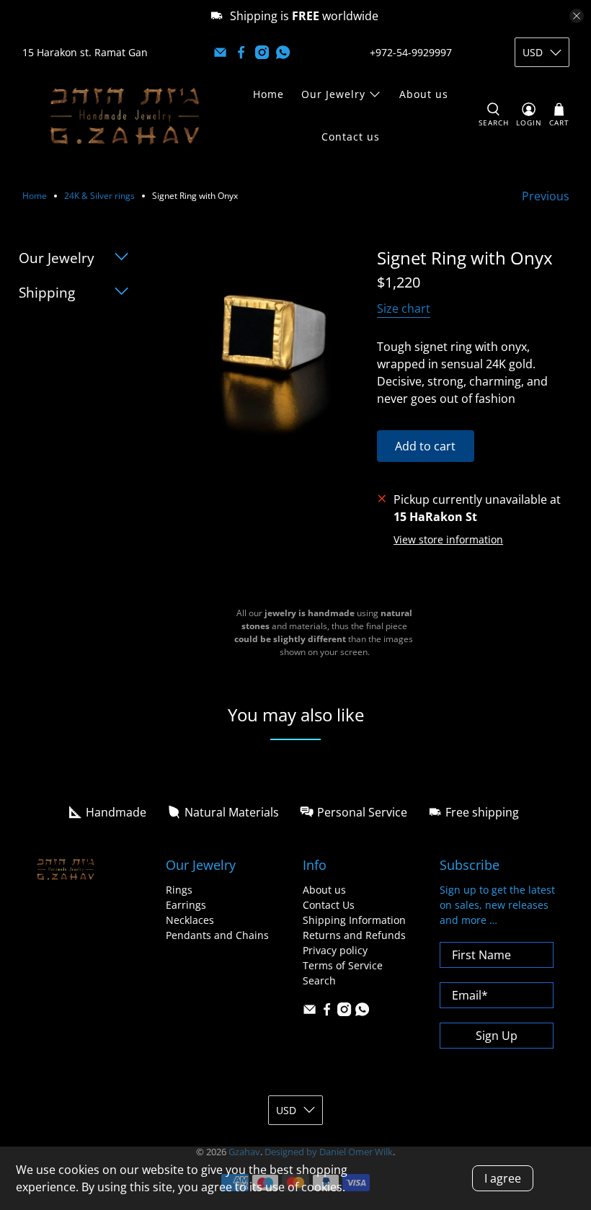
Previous (545, 196)
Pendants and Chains (217, 935)
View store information (448, 539)
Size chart (403, 308)
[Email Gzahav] (220, 52)
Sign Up (496, 1036)
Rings (179, 890)
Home (268, 94)
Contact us (350, 136)
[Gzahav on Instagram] (262, 52)
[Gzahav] (124, 115)
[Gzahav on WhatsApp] (283, 52)
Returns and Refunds (354, 935)
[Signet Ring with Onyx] (264, 345)
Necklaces (190, 920)
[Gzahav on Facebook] (241, 52)
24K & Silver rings (99, 196)
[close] (576, 16)
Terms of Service (343, 965)
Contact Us (329, 905)
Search (319, 980)
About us (423, 94)
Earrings (186, 905)
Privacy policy (335, 950)
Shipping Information (354, 920)
